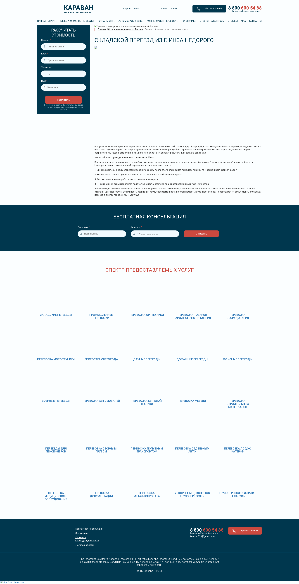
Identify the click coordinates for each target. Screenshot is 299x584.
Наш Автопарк (46, 21)
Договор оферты (84, 545)
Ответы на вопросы (212, 21)
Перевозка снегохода (101, 359)
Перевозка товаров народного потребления (192, 316)
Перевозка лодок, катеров (237, 450)
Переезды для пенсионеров (56, 450)
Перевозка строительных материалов (237, 404)
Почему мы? (188, 21)
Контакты (255, 21)
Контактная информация (88, 528)
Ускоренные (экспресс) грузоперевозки (192, 494)
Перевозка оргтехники (147, 314)
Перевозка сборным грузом (101, 450)
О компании (81, 533)
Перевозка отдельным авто (192, 450)
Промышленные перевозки (101, 316)
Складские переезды (56, 314)
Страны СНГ (106, 21)
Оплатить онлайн (169, 8)
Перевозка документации (101, 494)
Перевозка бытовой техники (147, 402)
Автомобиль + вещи (131, 21)
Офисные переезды (237, 359)
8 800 (244, 8)
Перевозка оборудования (237, 316)
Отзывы (233, 21)
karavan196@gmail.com (202, 536)
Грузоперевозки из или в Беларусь (237, 494)
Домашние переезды (192, 359)
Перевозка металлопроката (147, 494)
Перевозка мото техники (56, 359)
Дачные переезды (146, 359)
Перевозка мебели (192, 400)
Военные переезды (56, 400)
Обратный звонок (212, 8)
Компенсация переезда (161, 21)
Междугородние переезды (77, 21)
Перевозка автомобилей (101, 400)
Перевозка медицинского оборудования (56, 496)
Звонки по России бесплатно (204, 533)
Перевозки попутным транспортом (147, 450)
